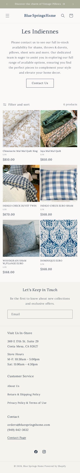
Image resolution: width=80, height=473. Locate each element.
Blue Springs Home (33, 466)
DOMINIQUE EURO (51, 260)
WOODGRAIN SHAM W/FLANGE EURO (14, 262)
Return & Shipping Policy (23, 394)
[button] (7, 16)
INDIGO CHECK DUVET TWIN (20, 205)
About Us (13, 386)
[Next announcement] (73, 4)
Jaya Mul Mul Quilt (50, 151)
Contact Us (40, 83)
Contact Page (16, 437)
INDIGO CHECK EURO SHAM (56, 205)
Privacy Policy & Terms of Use (27, 402)
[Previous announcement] (7, 4)
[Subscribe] (68, 314)
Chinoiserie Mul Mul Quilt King (20, 151)
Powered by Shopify (55, 466)
